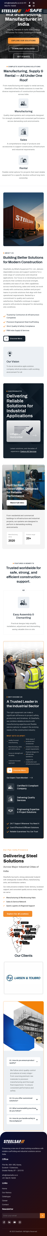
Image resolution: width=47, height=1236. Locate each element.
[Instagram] (33, 6)
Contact (5, 1204)
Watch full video (17, 503)
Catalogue (6, 1196)
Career (5, 1200)
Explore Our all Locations (18, 914)
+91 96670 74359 (9, 1178)
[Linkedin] (33, 3)
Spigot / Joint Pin (18, 435)
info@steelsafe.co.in (10, 1175)
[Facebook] (29, 3)
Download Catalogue (23, 57)
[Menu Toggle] (45, 11)
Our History (6, 1192)
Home (4, 1188)
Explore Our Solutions (23, 41)
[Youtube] (29, 6)
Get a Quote (23, 49)
